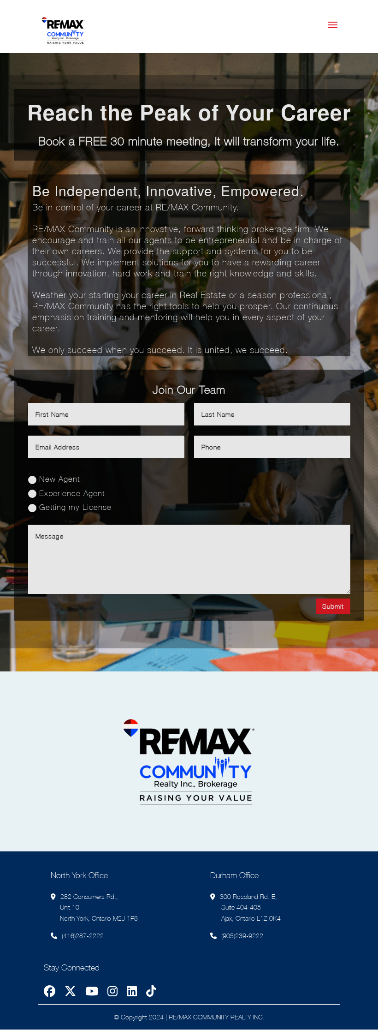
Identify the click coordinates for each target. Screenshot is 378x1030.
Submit (333, 606)
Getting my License (75, 507)
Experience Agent (72, 493)
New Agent (59, 479)
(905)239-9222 (242, 936)
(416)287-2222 (83, 936)
